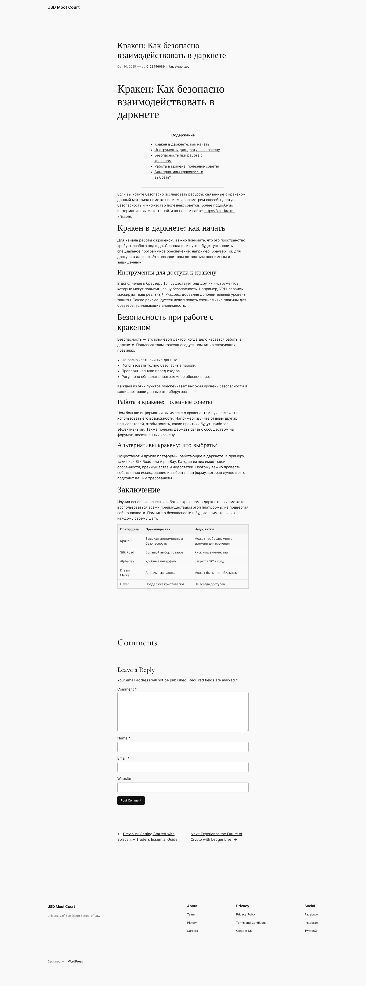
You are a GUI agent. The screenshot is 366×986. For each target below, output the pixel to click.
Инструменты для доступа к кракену (187, 150)
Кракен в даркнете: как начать (181, 144)
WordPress (75, 961)
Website (124, 779)
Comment (127, 689)
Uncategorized (179, 66)
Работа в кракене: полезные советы (186, 166)
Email (123, 758)
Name (123, 738)
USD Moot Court (63, 7)
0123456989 (155, 66)
